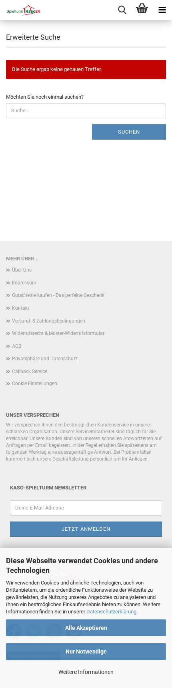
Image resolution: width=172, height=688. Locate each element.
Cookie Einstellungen (34, 383)
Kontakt (20, 308)
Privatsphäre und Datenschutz (45, 358)
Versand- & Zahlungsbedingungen (48, 321)
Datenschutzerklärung (111, 612)
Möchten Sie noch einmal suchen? (45, 97)
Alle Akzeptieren (86, 628)
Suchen (129, 132)
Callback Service (29, 371)
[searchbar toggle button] (122, 10)
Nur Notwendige (86, 651)
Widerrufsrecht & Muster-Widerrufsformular (58, 333)
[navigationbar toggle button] (162, 10)
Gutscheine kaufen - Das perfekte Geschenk (58, 295)
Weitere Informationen (86, 672)
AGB (16, 346)
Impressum (24, 283)
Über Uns (22, 270)
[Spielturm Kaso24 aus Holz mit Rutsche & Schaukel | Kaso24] (20, 10)
